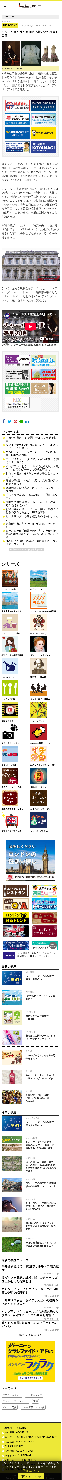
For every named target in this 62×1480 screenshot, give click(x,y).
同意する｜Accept (31, 1476)
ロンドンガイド (37, 721)
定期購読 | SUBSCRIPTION (20, 1441)
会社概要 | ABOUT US (16, 1432)
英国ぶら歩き (8, 721)
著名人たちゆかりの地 (11, 787)
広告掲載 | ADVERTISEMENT (20, 1450)
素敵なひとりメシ (38, 787)
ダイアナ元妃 (10, 1407)
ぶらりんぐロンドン (11, 743)
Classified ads (14, 1446)
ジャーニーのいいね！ (40, 831)
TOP (58, 1466)
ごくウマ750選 (8, 699)
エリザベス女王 (34, 1395)
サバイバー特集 (9, 589)
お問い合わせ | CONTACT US (20, 1460)
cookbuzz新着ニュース (40, 743)
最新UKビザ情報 (9, 765)
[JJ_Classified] (30, 1360)
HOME (6, 17)
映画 (35, 1401)
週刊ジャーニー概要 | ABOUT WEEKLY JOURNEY (31, 1436)
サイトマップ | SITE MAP (18, 1455)
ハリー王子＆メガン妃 (33, 1407)
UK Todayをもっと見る (30, 1335)
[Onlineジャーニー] (31, 5)
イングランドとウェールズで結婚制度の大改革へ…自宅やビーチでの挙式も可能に (32, 468)
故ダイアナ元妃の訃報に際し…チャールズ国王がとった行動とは (29, 1279)
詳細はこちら (31, 1470)
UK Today (14, 17)
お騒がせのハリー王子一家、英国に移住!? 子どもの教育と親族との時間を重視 (32, 511)
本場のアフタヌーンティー (13, 809)
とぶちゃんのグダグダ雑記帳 (43, 611)
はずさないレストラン (40, 809)
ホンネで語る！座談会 (40, 699)
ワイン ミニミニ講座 (11, 633)
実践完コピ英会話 (38, 677)
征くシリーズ (36, 589)
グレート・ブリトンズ (40, 655)
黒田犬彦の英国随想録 (11, 611)
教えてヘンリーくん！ (40, 633)
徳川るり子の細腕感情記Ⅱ (13, 655)
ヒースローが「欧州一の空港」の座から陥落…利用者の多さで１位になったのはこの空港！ (32, 533)
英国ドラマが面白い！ (11, 831)
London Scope (8, 677)
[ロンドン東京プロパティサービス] (30, 860)
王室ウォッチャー (12, 1395)
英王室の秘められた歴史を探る (27, 549)
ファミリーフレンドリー (15, 1401)
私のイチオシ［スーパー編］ (43, 765)
